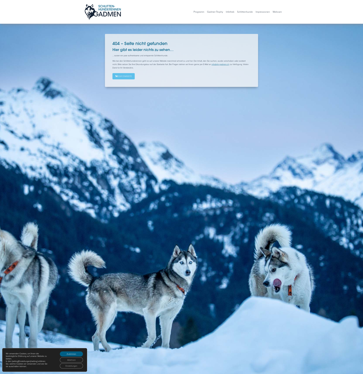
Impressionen (263, 11)
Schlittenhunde (245, 11)
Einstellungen (71, 365)
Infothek (230, 11)
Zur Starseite (125, 76)
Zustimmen (71, 354)
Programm (199, 11)
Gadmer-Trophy (215, 11)
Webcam (277, 11)
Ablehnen (71, 360)
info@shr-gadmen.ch (220, 64)
